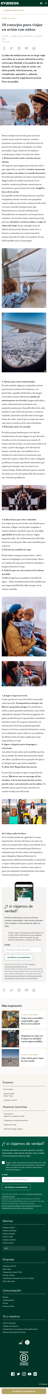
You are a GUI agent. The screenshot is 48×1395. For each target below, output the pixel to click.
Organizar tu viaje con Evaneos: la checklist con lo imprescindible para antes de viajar (32, 1038)
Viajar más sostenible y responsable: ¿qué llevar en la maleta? (32, 1021)
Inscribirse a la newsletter (24, 1391)
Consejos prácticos (14, 10)
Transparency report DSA (12, 1272)
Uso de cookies (8, 1275)
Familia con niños (9, 18)
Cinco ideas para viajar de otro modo (32, 1059)
